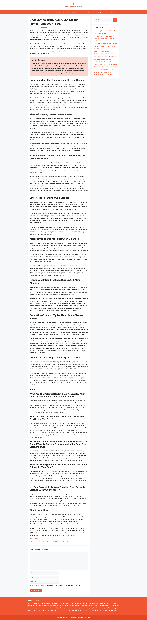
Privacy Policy (97, 12)
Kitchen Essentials (71, 12)
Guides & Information (36, 538)
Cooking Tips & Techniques (44, 12)
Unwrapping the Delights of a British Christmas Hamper (46, 540)
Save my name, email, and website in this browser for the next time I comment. (55, 585)
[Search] (115, 20)
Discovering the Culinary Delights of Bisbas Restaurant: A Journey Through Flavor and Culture (105, 59)
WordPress (87, 617)
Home (33, 12)
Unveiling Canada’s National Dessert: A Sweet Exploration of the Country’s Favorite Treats (105, 46)
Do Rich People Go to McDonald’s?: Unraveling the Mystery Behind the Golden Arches (105, 38)
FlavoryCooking (71, 617)
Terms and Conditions (109, 12)
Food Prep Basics (59, 12)
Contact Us (88, 12)
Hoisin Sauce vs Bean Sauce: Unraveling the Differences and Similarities (50, 541)
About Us (80, 12)
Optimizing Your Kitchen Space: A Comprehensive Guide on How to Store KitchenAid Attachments (104, 72)
